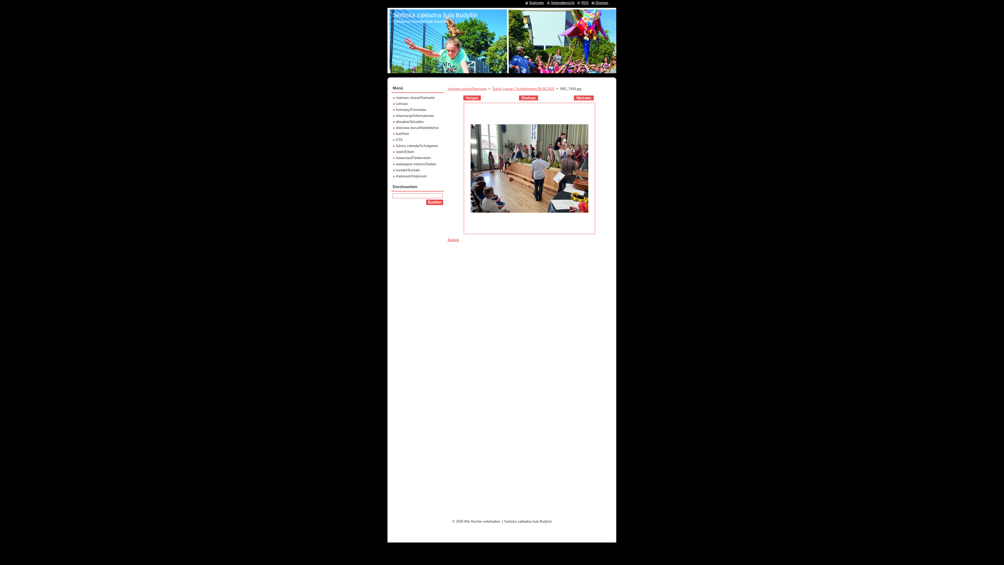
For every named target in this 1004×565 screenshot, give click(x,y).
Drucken (602, 3)
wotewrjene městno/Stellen (416, 164)
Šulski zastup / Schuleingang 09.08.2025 (523, 89)
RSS (585, 3)
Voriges (472, 98)
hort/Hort (402, 134)
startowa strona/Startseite (467, 89)
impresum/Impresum (411, 176)
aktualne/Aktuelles (410, 122)
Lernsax (402, 104)
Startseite (536, 3)
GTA (399, 140)
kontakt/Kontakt (408, 170)
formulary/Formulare (411, 110)
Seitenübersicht (562, 3)
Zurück (453, 240)
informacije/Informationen (415, 116)
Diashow (528, 98)
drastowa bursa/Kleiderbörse (417, 128)
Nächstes (584, 98)
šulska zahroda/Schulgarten (417, 146)
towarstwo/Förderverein (413, 158)
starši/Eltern (405, 152)
